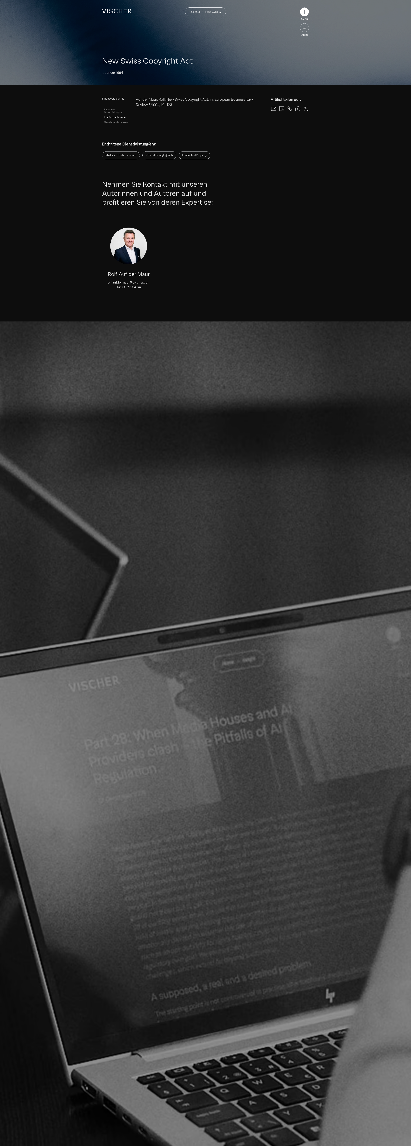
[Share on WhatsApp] (298, 109)
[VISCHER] (117, 11)
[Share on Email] (274, 109)
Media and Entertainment (120, 155)
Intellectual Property (194, 155)
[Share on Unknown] (290, 109)
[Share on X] (306, 109)
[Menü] (304, 11)
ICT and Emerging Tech (159, 155)
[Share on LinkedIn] (282, 109)
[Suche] (304, 27)
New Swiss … (213, 11)
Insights (195, 11)
